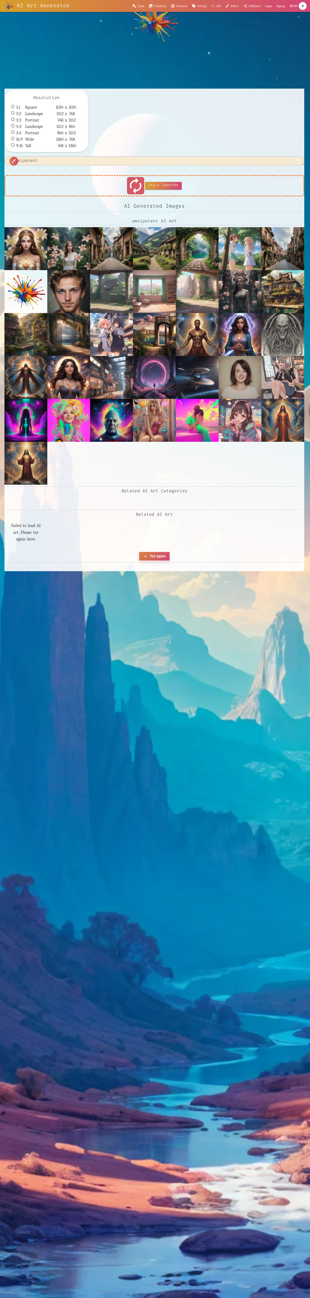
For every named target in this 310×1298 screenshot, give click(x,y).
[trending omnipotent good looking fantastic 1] (25, 463)
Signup (280, 6)
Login (268, 6)
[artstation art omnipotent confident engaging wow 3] (25, 377)
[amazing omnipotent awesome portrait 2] (68, 291)
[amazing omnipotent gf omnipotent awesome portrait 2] (240, 334)
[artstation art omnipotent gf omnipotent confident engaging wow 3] (68, 377)
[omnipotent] (282, 420)
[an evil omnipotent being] (282, 334)
